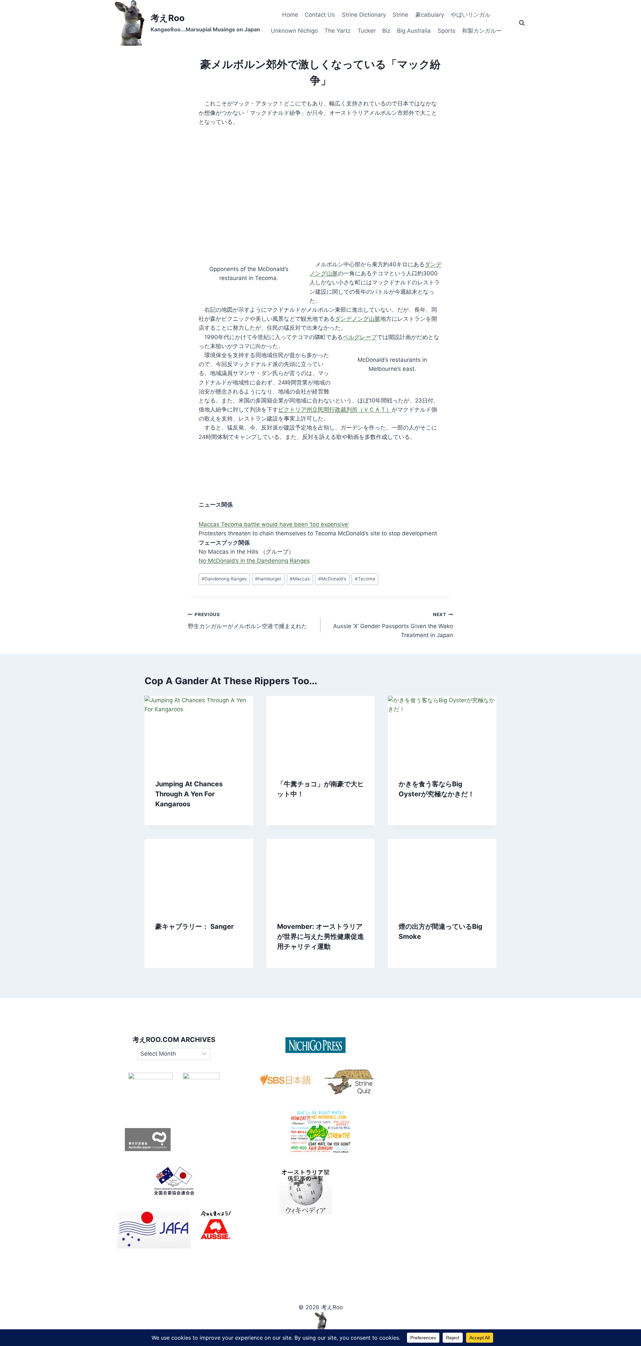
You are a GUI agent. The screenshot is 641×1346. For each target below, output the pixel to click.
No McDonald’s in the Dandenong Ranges (254, 560)
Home (290, 14)
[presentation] (199, 732)
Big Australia (414, 30)
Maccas (300, 578)
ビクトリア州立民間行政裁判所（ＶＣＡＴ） (335, 409)
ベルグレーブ (360, 337)
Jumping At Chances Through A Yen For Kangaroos (189, 794)
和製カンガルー (482, 30)
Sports (446, 30)
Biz (386, 30)
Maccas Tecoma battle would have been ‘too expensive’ (274, 524)
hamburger (268, 578)
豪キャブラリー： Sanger (194, 926)
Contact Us (320, 14)
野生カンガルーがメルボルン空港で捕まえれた (247, 620)
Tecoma (365, 578)
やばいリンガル (470, 14)
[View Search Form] (522, 23)
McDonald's (332, 578)
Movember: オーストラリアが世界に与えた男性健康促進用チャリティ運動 (320, 936)
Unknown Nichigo (294, 30)
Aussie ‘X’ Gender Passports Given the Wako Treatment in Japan (393, 625)
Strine (400, 14)
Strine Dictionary (364, 14)
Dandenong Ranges (224, 578)
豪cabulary (429, 14)
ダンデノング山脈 (357, 318)
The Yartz (338, 30)
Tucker (367, 30)
